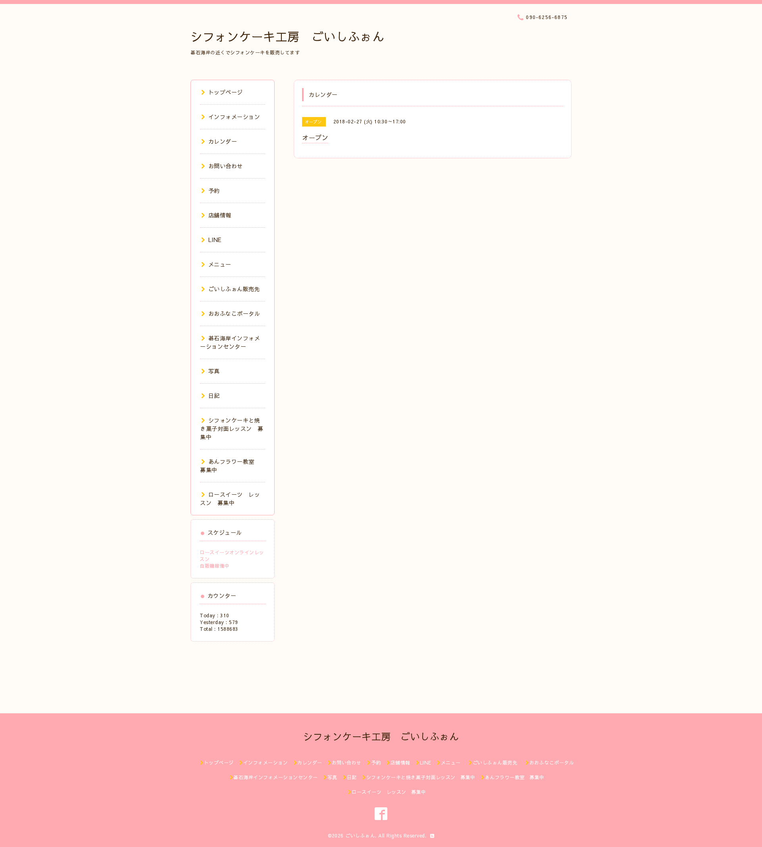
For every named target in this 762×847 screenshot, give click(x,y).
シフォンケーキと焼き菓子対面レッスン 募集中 (232, 428)
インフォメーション (234, 117)
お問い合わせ (225, 166)
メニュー (219, 264)
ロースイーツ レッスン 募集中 (230, 498)
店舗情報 (219, 215)
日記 (214, 395)
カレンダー (222, 141)
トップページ (225, 92)
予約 (214, 190)
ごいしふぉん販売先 (237, 289)
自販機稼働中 (214, 566)
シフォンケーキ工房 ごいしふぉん (287, 36)
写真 (214, 371)
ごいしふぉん (360, 835)
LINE (214, 240)
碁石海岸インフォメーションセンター (230, 342)
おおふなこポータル (234, 313)
